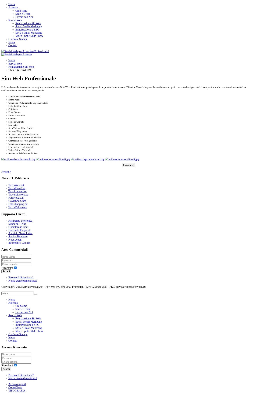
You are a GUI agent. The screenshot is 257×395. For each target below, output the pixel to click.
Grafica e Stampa (17, 39)
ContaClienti (15, 387)
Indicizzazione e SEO (27, 29)
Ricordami (7, 267)
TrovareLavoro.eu (18, 194)
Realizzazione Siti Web (28, 23)
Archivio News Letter (20, 233)
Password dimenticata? (21, 277)
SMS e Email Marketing (28, 32)
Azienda (13, 7)
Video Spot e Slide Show (29, 35)
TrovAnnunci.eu (17, 191)
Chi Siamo (21, 10)
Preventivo (128, 165)
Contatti (12, 45)
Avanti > (6, 171)
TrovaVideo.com (17, 207)
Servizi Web (15, 20)
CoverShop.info (17, 200)
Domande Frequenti (19, 230)
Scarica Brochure (17, 236)
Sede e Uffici (22, 13)
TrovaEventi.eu (16, 188)
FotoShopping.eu (17, 203)
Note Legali (15, 239)
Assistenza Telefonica (20, 220)
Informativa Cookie (19, 242)
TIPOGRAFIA (16, 390)
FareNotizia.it (15, 197)
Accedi (6, 271)
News (11, 42)
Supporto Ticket (17, 223)
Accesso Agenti (17, 384)
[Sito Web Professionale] (18, 159)
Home (11, 4)
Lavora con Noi (24, 16)
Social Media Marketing (28, 26)
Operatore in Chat (18, 226)
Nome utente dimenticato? (22, 280)
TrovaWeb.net (16, 185)
